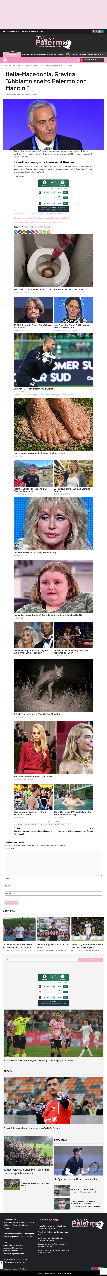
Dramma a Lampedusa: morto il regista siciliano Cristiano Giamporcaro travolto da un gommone (85, 1203)
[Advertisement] (53, 14)
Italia (25, 824)
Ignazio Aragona (21, 1259)
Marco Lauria (21, 1262)
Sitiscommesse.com (53, 1002)
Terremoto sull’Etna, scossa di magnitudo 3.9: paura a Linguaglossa (85, 1190)
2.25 (52, 192)
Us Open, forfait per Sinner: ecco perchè (75, 1179)
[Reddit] (24, 232)
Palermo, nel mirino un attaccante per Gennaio (75, 829)
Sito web (8, 894)
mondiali (50, 824)
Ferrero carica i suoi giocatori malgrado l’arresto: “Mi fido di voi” (39, 214)
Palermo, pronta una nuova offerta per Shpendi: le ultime (30, 1060)
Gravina (20, 824)
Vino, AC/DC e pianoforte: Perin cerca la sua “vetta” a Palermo (32, 1128)
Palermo (57, 824)
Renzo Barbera (65, 824)
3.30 (44, 192)
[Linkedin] (28, 232)
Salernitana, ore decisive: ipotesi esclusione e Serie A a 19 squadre (33, 831)
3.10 (48, 192)
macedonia (43, 824)
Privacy (1, 1265)
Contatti (42, 31)
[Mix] (40, 232)
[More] (48, 232)
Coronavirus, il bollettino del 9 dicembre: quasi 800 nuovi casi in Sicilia (41, 218)
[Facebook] (16, 232)
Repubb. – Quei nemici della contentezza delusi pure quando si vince (33, 54)
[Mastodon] (36, 232)
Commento (9, 849)
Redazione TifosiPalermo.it (15, 94)
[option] (53, 1038)
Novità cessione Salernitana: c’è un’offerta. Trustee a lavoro (38, 223)
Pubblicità (34, 31)
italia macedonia (33, 824)
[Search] (78, 60)
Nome (7, 879)
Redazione (26, 31)
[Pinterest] (32, 232)
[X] (20, 232)
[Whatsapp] (44, 232)
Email (7, 886)
